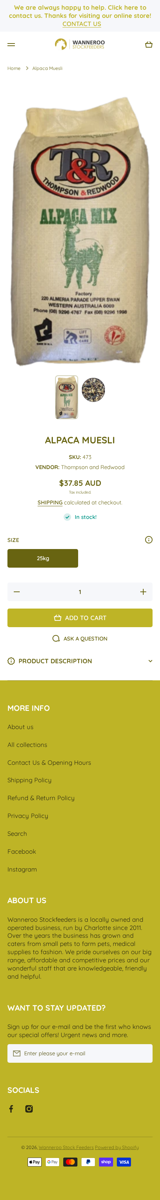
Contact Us (82, 24)
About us (20, 727)
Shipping (50, 502)
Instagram (22, 869)
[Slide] (149, 539)
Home (13, 68)
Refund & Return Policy (41, 798)
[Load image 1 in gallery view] (66, 397)
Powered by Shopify (117, 1147)
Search (17, 833)
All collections (27, 744)
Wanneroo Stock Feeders (66, 1147)
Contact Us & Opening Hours (49, 762)
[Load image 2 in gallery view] (93, 390)
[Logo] (80, 44)
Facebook (21, 851)
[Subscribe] (143, 1053)
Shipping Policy (29, 780)
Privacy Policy (27, 815)
